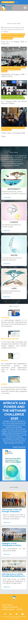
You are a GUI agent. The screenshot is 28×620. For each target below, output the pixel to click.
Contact (20, 609)
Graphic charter (8, 609)
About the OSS (7, 605)
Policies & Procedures (10, 607)
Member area (8, 2)
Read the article (19, 447)
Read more (14, 16)
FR (17, 2)
